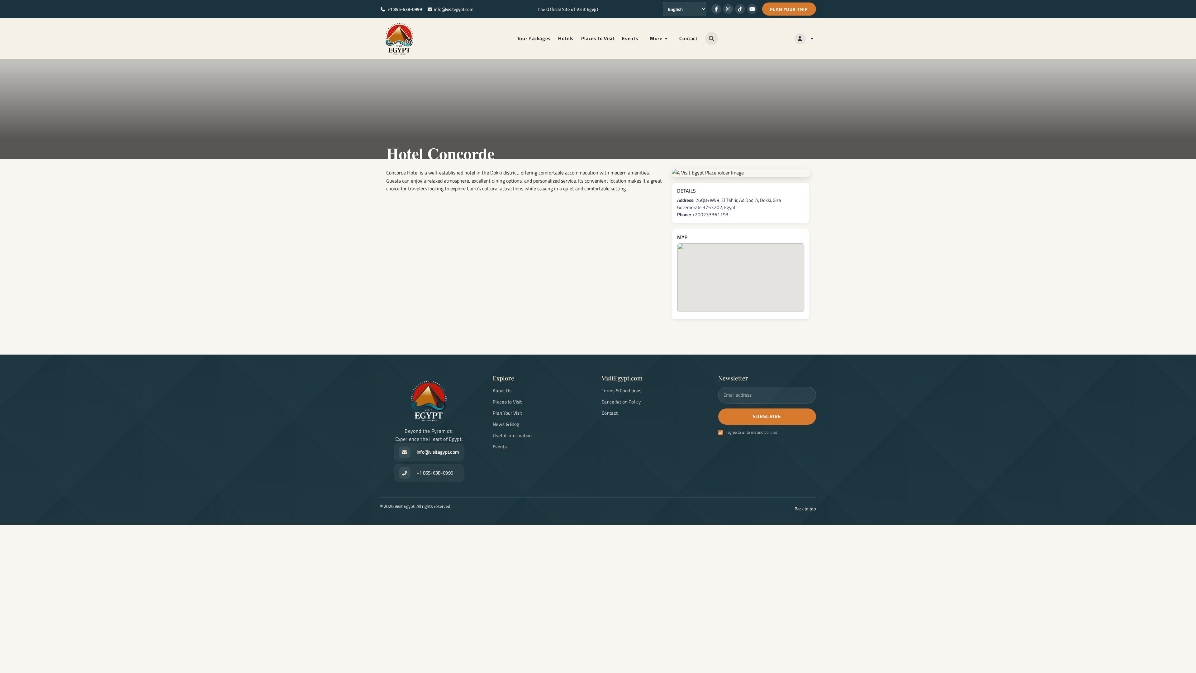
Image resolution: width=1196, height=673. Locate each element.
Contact (688, 38)
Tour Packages (534, 38)
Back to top (805, 508)
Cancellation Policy (621, 401)
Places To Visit (598, 38)
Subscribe (767, 416)
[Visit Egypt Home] (399, 38)
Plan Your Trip (789, 9)
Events (630, 38)
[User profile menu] (804, 38)
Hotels (566, 38)
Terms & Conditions (621, 390)
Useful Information (512, 435)
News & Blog (506, 424)
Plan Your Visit (507, 413)
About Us (502, 390)
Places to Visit (507, 401)
